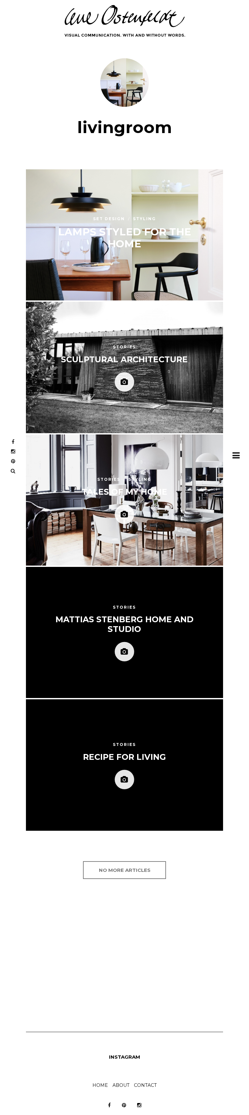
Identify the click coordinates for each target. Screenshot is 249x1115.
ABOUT (121, 1085)
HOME (100, 1085)
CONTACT (145, 1085)
